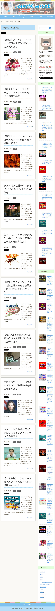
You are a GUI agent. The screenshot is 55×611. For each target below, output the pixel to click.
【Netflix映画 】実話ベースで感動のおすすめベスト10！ (47, 162)
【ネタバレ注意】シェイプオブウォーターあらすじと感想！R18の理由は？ (50, 518)
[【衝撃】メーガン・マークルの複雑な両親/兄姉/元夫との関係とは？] (12, 70)
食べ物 (42, 597)
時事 (15, 52)
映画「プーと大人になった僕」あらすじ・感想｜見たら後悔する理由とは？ (50, 339)
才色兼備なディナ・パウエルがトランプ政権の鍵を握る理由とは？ (18, 385)
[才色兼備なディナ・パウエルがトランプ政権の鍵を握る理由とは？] (10, 412)
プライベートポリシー (28, 604)
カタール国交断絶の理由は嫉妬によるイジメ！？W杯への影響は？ (17, 432)
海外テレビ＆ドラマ (23, 16)
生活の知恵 (43, 587)
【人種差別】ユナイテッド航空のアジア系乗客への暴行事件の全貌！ (18, 482)
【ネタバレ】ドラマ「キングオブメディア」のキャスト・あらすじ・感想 (50, 280)
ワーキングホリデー (47, 582)
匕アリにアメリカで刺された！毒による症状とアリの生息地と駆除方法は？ (18, 238)
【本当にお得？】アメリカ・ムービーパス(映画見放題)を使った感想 (50, 531)
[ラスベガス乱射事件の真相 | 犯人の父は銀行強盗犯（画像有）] (12, 215)
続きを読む (30, 79)
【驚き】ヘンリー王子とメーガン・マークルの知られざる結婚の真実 (18, 92)
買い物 (32, 16)
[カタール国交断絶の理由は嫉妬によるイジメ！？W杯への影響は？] (12, 459)
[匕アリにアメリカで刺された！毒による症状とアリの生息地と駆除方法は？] (12, 264)
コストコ (44, 594)
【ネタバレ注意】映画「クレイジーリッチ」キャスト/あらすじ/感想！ (50, 308)
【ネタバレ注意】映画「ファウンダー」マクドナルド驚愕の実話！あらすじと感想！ (47, 197)
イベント (42, 572)
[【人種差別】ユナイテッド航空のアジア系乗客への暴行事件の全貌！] (12, 508)
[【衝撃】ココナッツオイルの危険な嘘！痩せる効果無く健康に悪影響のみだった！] (12, 315)
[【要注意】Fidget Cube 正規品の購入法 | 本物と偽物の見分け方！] (12, 364)
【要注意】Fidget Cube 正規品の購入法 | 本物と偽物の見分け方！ (17, 338)
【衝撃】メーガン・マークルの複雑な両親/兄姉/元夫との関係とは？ (18, 43)
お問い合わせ (49, 16)
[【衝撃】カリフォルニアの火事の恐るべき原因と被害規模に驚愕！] (12, 166)
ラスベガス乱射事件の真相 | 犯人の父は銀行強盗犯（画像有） (18, 189)
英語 (41, 589)
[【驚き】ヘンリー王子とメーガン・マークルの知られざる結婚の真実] (12, 119)
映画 (14, 16)
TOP (9, 21)
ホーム (5, 16)
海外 (41, 16)
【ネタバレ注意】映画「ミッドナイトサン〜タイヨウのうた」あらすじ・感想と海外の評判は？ (50, 456)
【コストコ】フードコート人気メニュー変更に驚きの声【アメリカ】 (50, 411)
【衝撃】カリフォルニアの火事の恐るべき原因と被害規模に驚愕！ (18, 139)
